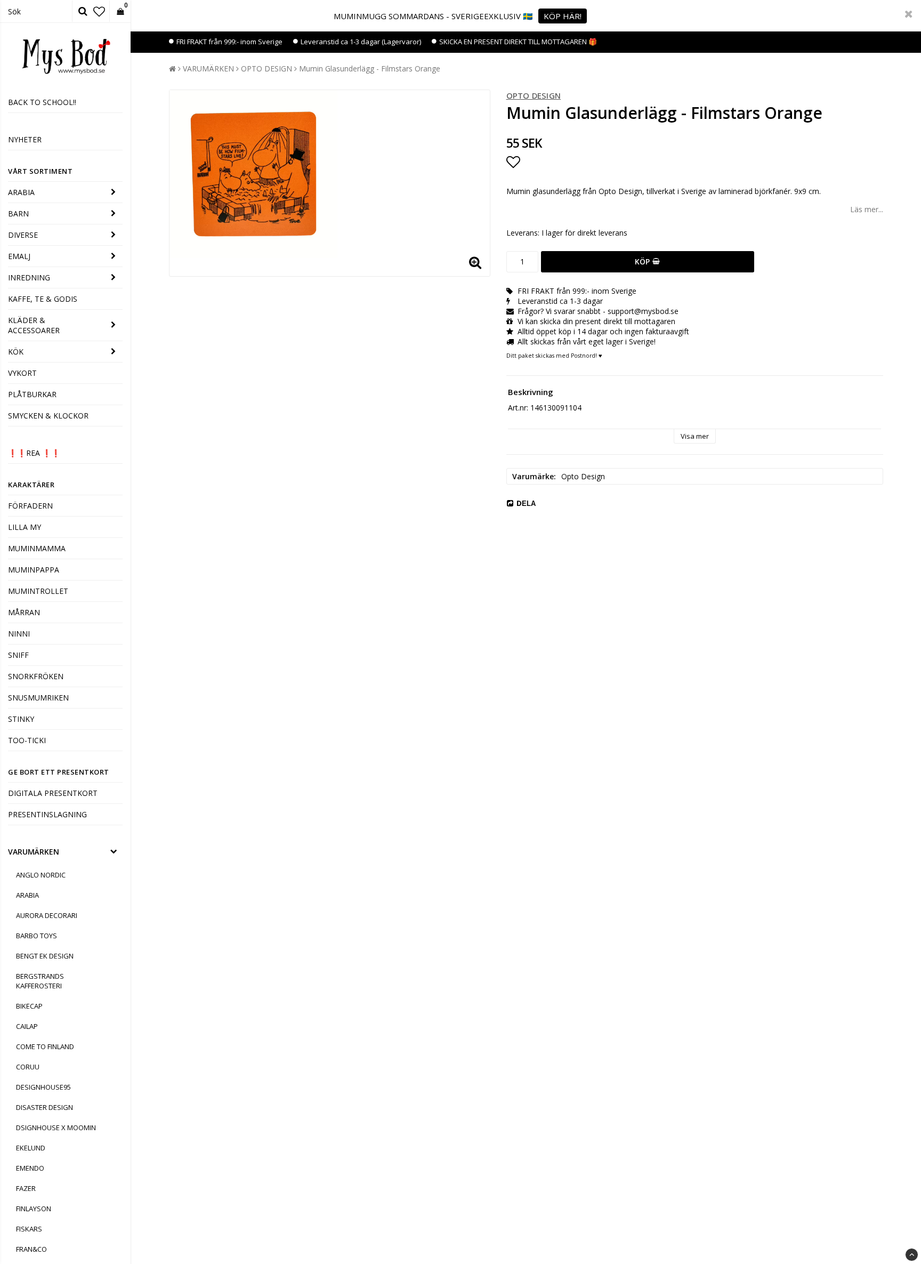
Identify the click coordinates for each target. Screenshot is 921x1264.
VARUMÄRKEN (33, 852)
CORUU (27, 1067)
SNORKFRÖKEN (35, 676)
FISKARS (29, 1229)
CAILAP (27, 1026)
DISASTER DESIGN (44, 1107)
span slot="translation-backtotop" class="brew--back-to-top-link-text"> (911, 1254)
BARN (18, 213)
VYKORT (22, 373)
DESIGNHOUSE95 (43, 1087)
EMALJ (19, 256)
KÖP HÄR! (562, 16)
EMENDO (30, 1168)
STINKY (21, 719)
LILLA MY (24, 527)
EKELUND (30, 1148)
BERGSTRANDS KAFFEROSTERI (40, 981)
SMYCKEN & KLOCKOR (48, 415)
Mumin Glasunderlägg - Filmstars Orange (369, 68)
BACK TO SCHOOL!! (42, 102)
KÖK (15, 352)
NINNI (19, 634)
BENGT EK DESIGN (45, 956)
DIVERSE (23, 235)
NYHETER (25, 139)
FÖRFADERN (30, 506)
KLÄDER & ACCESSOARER (34, 325)
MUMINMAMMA (37, 548)
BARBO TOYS (36, 935)
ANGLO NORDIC (41, 875)
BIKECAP (29, 1006)
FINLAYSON (33, 1208)
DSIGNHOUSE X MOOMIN (56, 1127)
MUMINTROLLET (38, 591)
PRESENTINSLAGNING (47, 814)
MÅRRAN (24, 612)
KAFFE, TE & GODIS (42, 299)
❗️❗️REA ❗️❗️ (34, 453)
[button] (99, 11)
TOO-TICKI (27, 740)
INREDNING (29, 277)
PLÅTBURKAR (32, 394)
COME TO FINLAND (45, 1046)
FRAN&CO (31, 1249)
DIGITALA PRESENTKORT (53, 793)
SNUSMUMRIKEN (38, 698)
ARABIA (21, 192)
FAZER (26, 1188)
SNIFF (18, 655)
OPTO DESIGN (266, 68)
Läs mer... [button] (866, 209)
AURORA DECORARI (46, 915)
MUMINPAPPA (33, 570)
